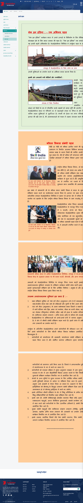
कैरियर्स (33, 484)
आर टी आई (34, 486)
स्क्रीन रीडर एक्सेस (27, 1)
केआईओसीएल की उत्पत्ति (7, 55)
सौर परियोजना (7, 36)
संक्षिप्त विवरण (5, 16)
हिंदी (62, 1)
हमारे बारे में (24, 484)
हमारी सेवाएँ (24, 488)
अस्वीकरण (33, 491)
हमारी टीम (24, 491)
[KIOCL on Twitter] (6, 495)
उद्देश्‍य (4, 22)
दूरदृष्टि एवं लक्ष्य (5, 19)
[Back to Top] (79, 499)
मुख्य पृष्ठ (66, 501)
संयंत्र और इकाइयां (6, 27)
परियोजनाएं (5, 30)
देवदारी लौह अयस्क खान (9, 33)
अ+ (51, 1)
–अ (46, 1)
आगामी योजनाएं (5, 25)
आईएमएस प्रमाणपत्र (6, 44)
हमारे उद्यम (6, 39)
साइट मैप (75, 501)
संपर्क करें (43, 1)
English (58, 1)
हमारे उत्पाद (25, 486)
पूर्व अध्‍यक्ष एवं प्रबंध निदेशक (8, 53)
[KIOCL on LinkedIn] (8, 495)
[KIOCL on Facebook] (3, 495)
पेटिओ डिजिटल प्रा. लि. (11, 501)
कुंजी (71, 501)
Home (6, 11)
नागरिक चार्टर (5, 41)
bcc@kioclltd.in (48, 493)
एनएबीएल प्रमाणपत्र (6, 47)
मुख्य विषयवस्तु (36, 1)
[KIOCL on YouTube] (11, 495)
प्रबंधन (4, 50)
